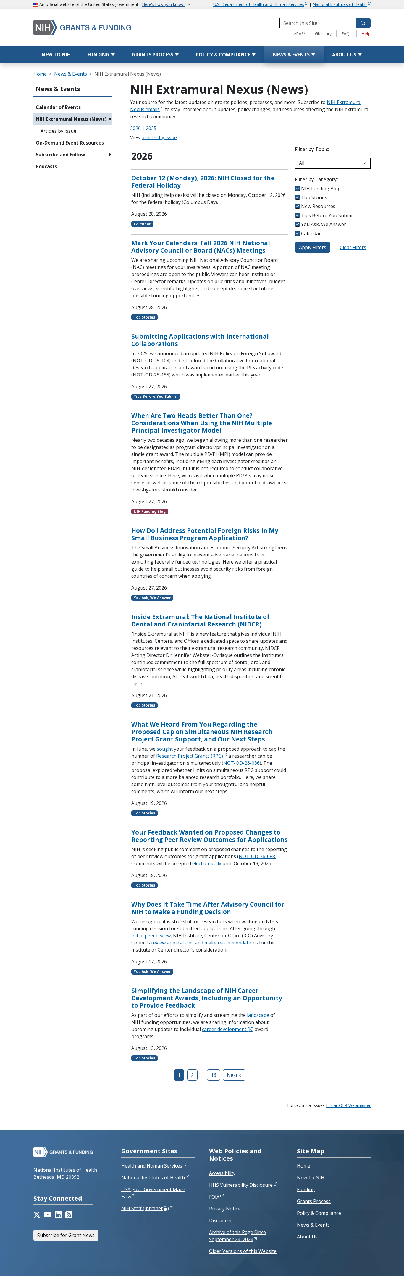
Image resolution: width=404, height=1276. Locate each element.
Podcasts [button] (46, 166)
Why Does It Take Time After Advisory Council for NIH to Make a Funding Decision (207, 908)
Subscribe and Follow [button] (60, 154)
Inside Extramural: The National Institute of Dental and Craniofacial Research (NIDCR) (200, 620)
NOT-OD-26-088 (257, 856)
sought (165, 749)
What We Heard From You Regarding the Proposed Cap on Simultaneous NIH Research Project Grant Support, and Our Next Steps (201, 731)
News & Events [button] (58, 89)
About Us (345, 54)
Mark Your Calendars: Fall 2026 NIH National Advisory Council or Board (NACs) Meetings (200, 246)
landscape (258, 1015)
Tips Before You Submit (327, 215)
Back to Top (378, 1264)
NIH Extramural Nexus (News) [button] (71, 119)
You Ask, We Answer (323, 224)
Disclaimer (220, 1220)
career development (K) (227, 1029)
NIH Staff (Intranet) (145, 1208)
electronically (206, 863)
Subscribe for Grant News (66, 1235)
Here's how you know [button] (163, 4)
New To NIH (310, 1177)
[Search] (363, 23)
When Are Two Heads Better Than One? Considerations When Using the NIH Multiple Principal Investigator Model (201, 422)
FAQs (346, 33)
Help (366, 33)
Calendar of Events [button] (58, 107)
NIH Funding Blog (321, 188)
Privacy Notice (224, 1208)
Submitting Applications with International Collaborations (200, 340)
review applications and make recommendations (204, 942)
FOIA (214, 1197)
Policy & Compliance (223, 54)
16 (213, 1075)
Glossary (323, 33)
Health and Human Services (151, 1166)
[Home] (94, 27)
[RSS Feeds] (68, 1215)
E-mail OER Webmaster (348, 1105)
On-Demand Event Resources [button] (70, 142)
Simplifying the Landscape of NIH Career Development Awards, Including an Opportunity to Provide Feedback (206, 997)
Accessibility (222, 1173)
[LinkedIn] (58, 1215)
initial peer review (151, 935)
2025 (151, 128)
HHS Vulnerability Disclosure (241, 1185)
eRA (297, 33)
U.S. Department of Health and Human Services (258, 4)
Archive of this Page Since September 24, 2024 (237, 1236)
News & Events (292, 54)
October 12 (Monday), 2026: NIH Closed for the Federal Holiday (202, 181)
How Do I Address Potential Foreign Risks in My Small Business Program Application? (204, 534)
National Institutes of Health (340, 4)
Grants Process (153, 54)
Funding (99, 54)
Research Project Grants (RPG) (189, 756)
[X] (37, 1215)
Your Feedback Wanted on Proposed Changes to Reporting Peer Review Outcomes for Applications (209, 836)
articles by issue (159, 137)
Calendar (311, 233)
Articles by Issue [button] (58, 131)
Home (40, 74)
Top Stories (314, 197)
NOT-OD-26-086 (241, 763)
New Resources (318, 206)
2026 (135, 128)
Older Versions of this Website (243, 1251)
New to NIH (56, 54)
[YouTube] (47, 1215)
